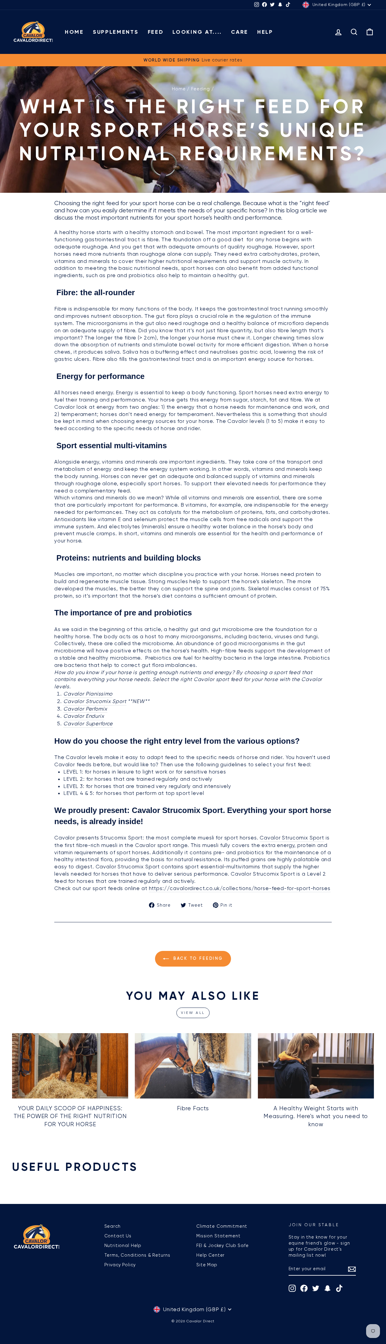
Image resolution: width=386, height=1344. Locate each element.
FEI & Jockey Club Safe (222, 1245)
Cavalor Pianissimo (87, 694)
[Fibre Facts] (193, 1066)
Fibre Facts (193, 1108)
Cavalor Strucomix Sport (94, 701)
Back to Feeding (197, 958)
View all (193, 1013)
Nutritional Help (123, 1245)
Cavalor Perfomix (85, 709)
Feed (156, 32)
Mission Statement (218, 1235)
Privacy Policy (120, 1264)
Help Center (210, 1255)
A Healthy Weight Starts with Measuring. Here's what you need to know (316, 1116)
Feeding (200, 88)
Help (265, 32)
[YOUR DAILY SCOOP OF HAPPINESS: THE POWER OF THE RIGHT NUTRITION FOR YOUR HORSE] (70, 1066)
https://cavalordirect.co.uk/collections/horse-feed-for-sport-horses (240, 888)
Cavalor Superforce (88, 723)
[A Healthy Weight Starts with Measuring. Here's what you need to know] (316, 1066)
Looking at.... (197, 32)
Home (74, 32)
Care (239, 32)
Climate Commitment (221, 1226)
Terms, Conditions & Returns (137, 1255)
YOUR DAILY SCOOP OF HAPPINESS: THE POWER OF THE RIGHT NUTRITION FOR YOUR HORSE (70, 1116)
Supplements (116, 32)
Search (112, 1226)
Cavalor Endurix (83, 716)
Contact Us (118, 1235)
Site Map (206, 1264)
